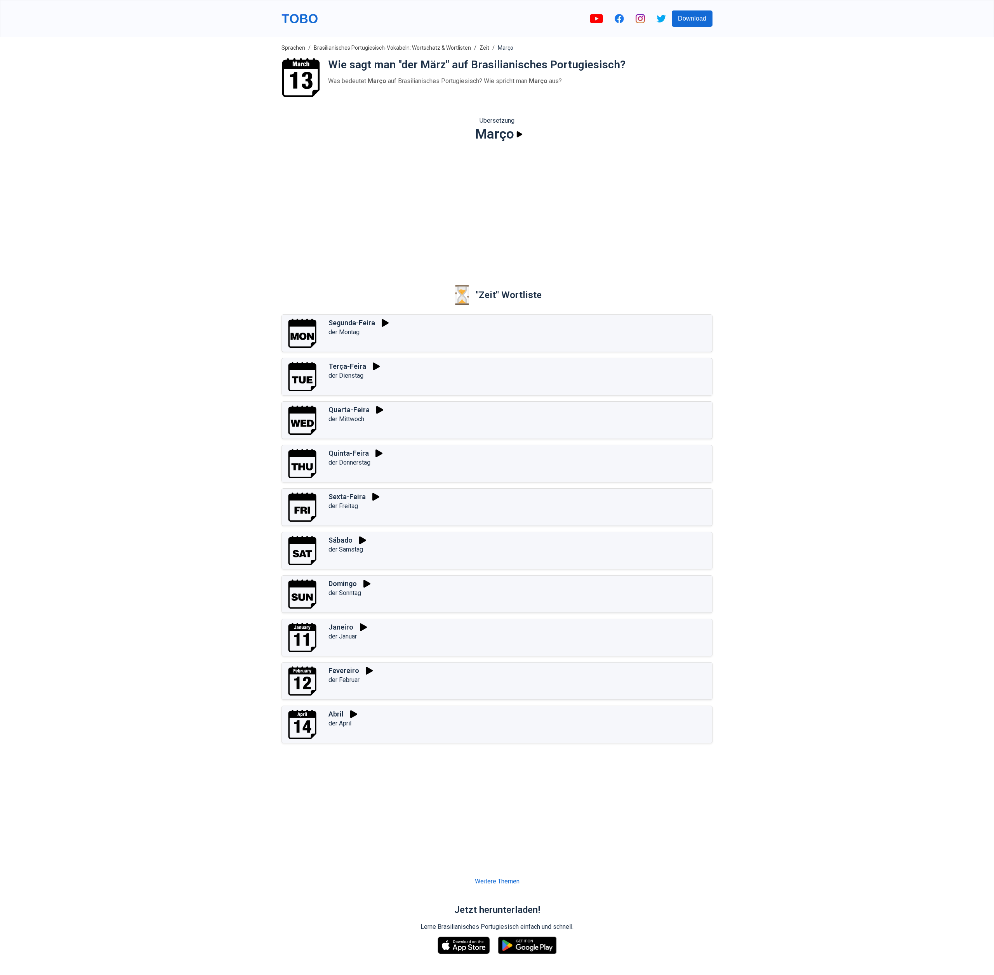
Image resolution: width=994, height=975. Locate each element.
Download (692, 18)
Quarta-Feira (349, 410)
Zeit (484, 48)
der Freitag (343, 506)
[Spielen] (519, 134)
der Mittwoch (346, 419)
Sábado (340, 540)
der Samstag (345, 549)
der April (339, 723)
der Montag (344, 332)
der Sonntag (344, 593)
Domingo (342, 583)
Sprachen (293, 48)
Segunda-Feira (351, 323)
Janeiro (340, 627)
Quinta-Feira (348, 453)
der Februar (344, 680)
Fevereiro (343, 670)
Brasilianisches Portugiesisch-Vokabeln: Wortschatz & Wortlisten (392, 48)
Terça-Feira (347, 366)
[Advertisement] (497, 208)
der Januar (342, 636)
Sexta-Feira (347, 497)
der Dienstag (345, 375)
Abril (336, 714)
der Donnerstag (349, 462)
